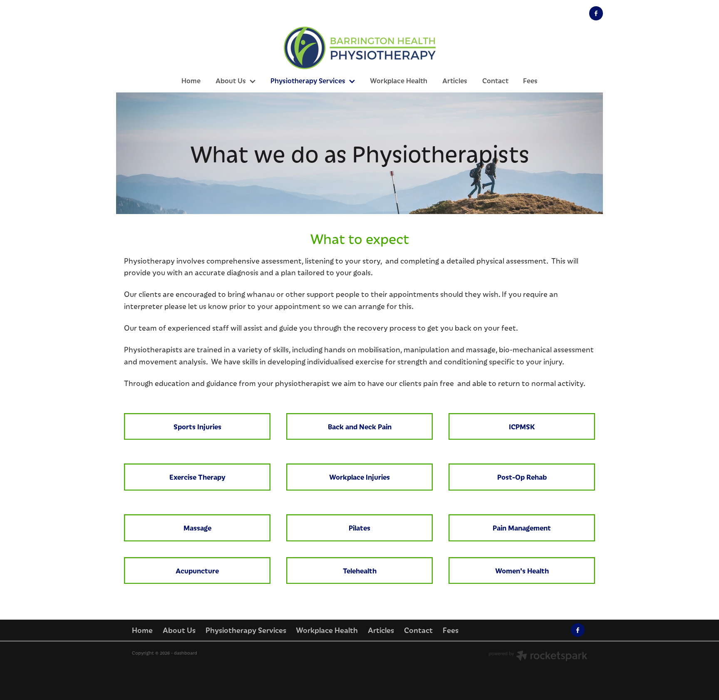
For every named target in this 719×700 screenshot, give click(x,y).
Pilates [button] (359, 528)
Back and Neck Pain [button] (360, 426)
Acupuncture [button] (197, 570)
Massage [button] (197, 528)
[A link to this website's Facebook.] (596, 13)
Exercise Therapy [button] (197, 477)
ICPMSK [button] (522, 426)
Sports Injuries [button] (197, 426)
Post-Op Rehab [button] (522, 477)
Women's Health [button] (522, 570)
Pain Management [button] (522, 528)
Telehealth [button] (360, 570)
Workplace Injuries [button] (359, 477)
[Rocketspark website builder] (538, 656)
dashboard (185, 653)
